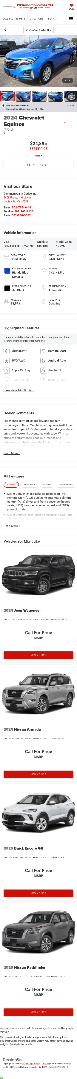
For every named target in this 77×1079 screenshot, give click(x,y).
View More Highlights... (19, 390)
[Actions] (70, 123)
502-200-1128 (23, 211)
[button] (13, 18)
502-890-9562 (21, 215)
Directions (36, 18)
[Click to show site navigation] (71, 19)
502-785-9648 (21, 207)
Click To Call (38, 165)
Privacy (45, 1063)
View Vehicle (38, 655)
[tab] (11, 485)
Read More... (12, 453)
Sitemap (36, 1063)
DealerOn (26, 1063)
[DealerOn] (12, 1059)
